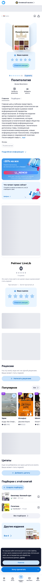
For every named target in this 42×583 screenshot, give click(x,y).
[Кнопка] (14, 396)
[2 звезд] (16, 60)
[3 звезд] (21, 60)
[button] (21, 37)
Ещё (23, 137)
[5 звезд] (29, 60)
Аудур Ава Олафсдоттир (11, 422)
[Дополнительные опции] (38, 569)
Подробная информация (13, 152)
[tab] (5, 99)
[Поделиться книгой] (38, 16)
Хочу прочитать (19, 569)
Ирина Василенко (21, 84)
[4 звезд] (25, 60)
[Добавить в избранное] (34, 16)
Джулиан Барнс (24, 422)
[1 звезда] (12, 60)
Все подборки (20, 516)
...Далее (22, 558)
